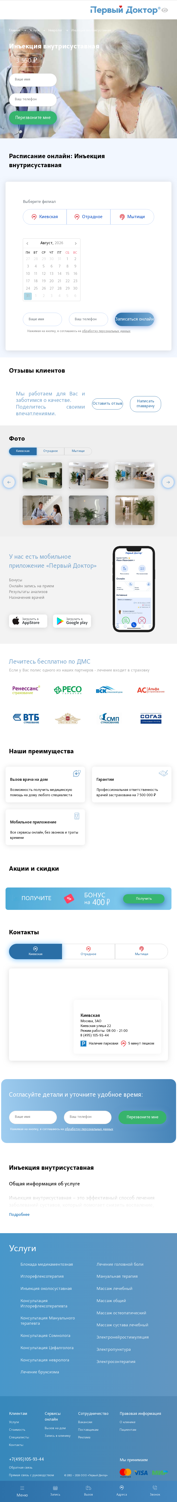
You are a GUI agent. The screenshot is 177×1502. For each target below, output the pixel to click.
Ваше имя (22, 79)
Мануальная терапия (117, 1276)
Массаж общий (111, 1301)
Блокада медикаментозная (47, 1264)
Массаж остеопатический (121, 1313)
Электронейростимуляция (123, 1337)
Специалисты (19, 1437)
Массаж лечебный (115, 1289)
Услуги (34, 30)
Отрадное (50, 451)
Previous (9, 482)
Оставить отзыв (107, 404)
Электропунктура (114, 1350)
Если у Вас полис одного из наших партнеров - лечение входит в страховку (79, 670)
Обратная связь (20, 1467)
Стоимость (17, 1430)
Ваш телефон (26, 99)
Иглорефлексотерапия (42, 1276)
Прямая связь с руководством (31, 1475)
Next (168, 482)
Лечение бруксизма (40, 1372)
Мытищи (78, 451)
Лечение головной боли (120, 1264)
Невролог (55, 30)
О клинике (128, 1422)
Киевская (23, 451)
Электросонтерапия (116, 1362)
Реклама (84, 1437)
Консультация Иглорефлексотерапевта (44, 1304)
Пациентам (128, 1430)
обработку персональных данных (106, 331)
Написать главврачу (146, 404)
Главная (14, 30)
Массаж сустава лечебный (122, 1325)
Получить (144, 899)
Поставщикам (88, 1430)
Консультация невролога (45, 1360)
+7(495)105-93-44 (26, 1459)
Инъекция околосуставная (46, 1289)
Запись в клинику (58, 1436)
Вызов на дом (55, 1428)
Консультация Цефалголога (47, 1348)
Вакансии (85, 1422)
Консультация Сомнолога (45, 1336)
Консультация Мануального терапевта (48, 1321)
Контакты (16, 1445)
